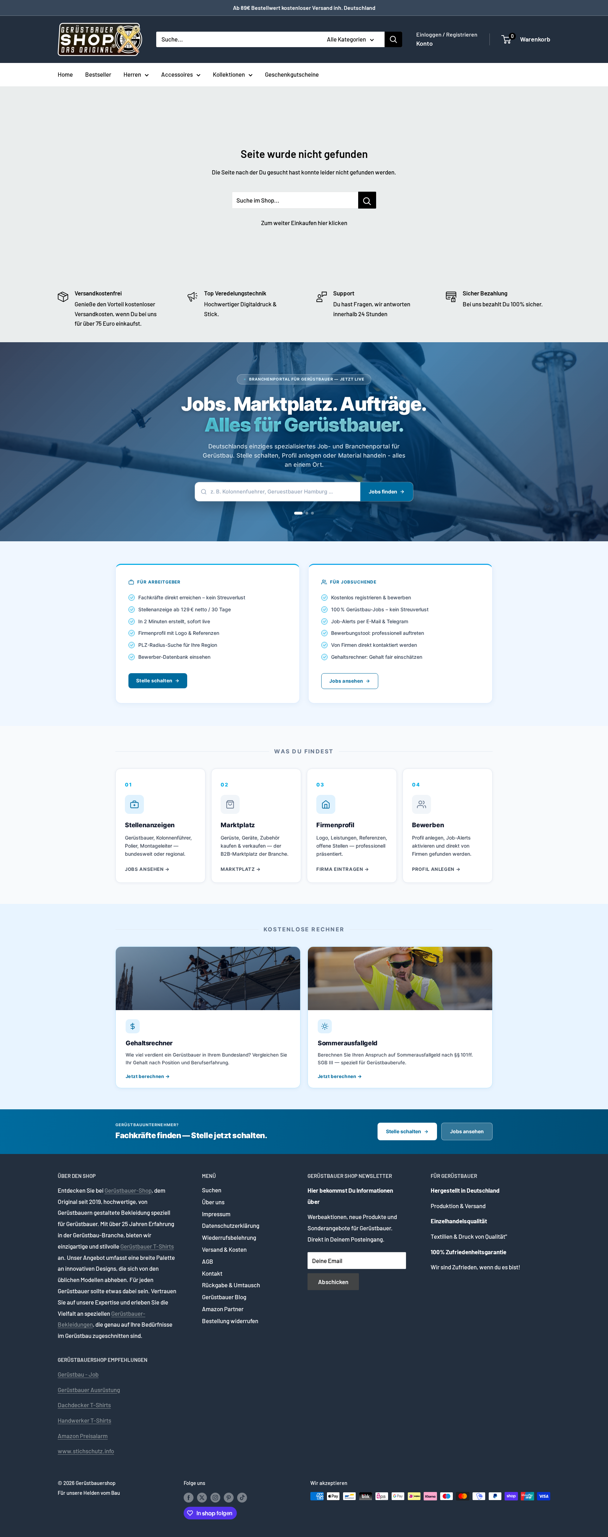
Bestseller (98, 74)
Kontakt (212, 1273)
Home (65, 74)
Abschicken (333, 1281)
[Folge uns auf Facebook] (189, 1497)
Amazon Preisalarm (83, 1435)
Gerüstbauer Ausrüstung (89, 1389)
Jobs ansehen (346, 681)
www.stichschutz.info (86, 1450)
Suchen (211, 1189)
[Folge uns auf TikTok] (242, 1497)
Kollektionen (229, 74)
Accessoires (177, 74)
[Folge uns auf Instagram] (215, 1497)
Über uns (213, 1201)
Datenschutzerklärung (230, 1225)
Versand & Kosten (224, 1249)
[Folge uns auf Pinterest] (229, 1497)
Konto (424, 43)
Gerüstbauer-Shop (128, 1190)
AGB (207, 1261)
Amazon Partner (222, 1308)
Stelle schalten (154, 680)
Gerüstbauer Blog (224, 1296)
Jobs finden (383, 492)
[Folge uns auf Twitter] (202, 1497)
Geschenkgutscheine (292, 74)
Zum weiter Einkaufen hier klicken (304, 222)
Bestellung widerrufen (230, 1320)
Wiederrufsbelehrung (229, 1237)
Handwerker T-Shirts (84, 1420)
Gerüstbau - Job (78, 1374)
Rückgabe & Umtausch (231, 1284)
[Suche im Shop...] (367, 200)
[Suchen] (393, 39)
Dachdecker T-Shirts (84, 1404)
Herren (132, 74)
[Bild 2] (306, 513)
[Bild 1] (298, 513)
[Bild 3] (312, 513)
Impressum (216, 1213)
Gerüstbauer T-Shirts (147, 1246)
